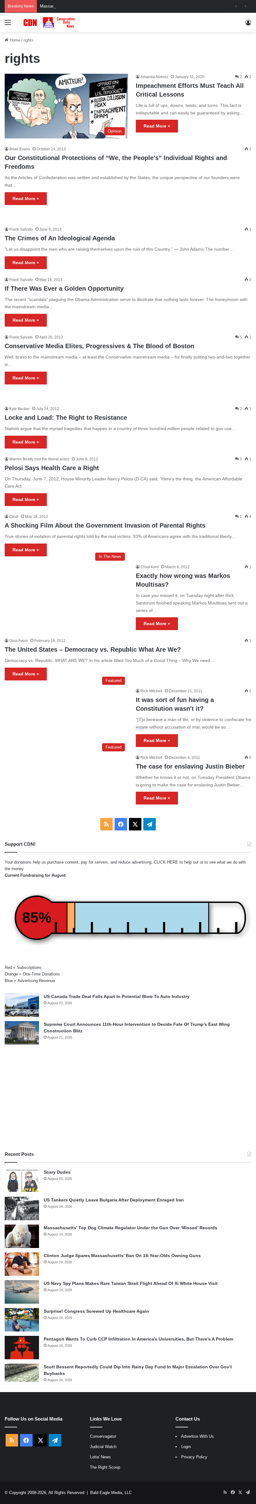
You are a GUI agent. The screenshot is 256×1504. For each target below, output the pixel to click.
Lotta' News (100, 1457)
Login (186, 1446)
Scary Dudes (57, 1172)
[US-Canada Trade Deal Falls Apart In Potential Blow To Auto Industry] (22, 1005)
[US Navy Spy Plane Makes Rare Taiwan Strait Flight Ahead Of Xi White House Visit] (22, 1292)
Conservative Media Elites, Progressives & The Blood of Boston (99, 346)
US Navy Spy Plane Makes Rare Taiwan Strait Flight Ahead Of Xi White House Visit (131, 1283)
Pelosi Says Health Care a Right (52, 467)
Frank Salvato (21, 229)
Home (14, 40)
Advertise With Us (197, 1436)
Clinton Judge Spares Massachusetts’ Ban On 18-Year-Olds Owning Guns (122, 1255)
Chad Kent (149, 567)
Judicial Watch (103, 1446)
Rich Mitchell (151, 691)
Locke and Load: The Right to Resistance (66, 417)
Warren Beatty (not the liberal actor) (39, 459)
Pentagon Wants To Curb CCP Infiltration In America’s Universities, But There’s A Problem (138, 1338)
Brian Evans (19, 149)
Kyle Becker (19, 409)
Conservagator (103, 1436)
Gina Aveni (18, 641)
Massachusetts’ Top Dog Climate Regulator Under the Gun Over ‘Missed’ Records (114, 6)
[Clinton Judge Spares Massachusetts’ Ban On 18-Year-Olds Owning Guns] (22, 1264)
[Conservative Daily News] (50, 22)
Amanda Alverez (154, 77)
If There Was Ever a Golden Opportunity (64, 288)
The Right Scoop (105, 1467)
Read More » (157, 125)
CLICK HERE (166, 862)
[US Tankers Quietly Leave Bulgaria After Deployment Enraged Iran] (22, 1208)
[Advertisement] (128, 1097)
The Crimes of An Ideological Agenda (60, 238)
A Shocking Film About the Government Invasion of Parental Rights (105, 525)
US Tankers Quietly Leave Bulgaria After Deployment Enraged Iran (114, 1199)
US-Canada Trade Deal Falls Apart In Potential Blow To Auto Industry (117, 996)
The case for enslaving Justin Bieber (190, 766)
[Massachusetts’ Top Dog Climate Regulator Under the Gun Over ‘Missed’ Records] (22, 1236)
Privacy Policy (194, 1457)
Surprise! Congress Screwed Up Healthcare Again (96, 1311)
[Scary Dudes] (22, 1180)
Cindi (13, 516)
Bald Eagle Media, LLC (111, 1492)
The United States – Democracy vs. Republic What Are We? (93, 649)
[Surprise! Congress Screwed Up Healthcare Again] (22, 1319)
